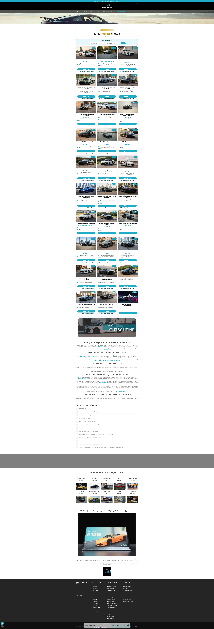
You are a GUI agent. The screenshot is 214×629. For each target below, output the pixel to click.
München (82, 356)
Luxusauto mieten (127, 588)
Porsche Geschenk (111, 612)
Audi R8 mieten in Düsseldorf (107, 304)
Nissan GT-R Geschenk (112, 610)
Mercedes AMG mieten (97, 592)
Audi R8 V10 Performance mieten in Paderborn (127, 169)
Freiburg (136, 359)
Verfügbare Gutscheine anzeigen (119, 625)
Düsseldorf (118, 355)
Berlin (108, 355)
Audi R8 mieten (95, 586)
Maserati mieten (95, 605)
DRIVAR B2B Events (112, 592)
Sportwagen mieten (127, 586)
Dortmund (108, 359)
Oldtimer (92, 11)
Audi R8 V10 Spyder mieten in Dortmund (86, 142)
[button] (2, 626)
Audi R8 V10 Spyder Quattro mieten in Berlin (128, 197)
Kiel (84, 359)
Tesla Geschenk (111, 616)
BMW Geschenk (111, 597)
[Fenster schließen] (128, 625)
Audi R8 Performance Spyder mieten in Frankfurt (107, 197)
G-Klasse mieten (95, 594)
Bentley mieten (95, 601)
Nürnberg (113, 359)
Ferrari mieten (95, 599)
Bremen (119, 359)
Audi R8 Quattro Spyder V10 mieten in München (107, 251)
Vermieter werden (121, 11)
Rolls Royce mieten (96, 603)
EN (136, 3)
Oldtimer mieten (127, 595)
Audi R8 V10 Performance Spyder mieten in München (107, 279)
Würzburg (96, 360)
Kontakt (78, 591)
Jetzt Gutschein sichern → (127, 313)
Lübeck (86, 359)
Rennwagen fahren (111, 588)
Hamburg (112, 355)
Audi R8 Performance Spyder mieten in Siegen (107, 169)
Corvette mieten (95, 609)
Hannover (100, 360)
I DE (137, 3)
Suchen (123, 43)
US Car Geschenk (111, 618)
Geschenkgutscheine (112, 586)
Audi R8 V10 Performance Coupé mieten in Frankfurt (127, 251)
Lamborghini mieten (96, 597)
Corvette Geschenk (111, 599)
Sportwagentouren (111, 590)
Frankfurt (86, 356)
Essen (116, 359)
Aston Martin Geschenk (112, 594)
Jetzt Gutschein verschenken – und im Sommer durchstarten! (107, 1)
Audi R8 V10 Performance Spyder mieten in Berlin (107, 88)
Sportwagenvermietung (81, 588)
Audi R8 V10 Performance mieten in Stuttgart (86, 88)
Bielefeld (123, 359)
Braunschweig (97, 359)
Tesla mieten (95, 612)
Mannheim (127, 359)
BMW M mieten (95, 590)
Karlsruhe (132, 359)
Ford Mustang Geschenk (112, 603)
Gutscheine (113, 11)
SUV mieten (126, 592)
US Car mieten (126, 594)
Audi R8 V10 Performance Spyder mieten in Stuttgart (127, 115)
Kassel (102, 359)
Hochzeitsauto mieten (128, 590)
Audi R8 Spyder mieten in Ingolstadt (86, 223)
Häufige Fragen (79, 595)
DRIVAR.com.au (134, 626)
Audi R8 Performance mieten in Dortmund (127, 88)
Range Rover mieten (96, 607)
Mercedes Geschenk (112, 609)
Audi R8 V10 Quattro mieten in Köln (86, 60)
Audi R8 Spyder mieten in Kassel (127, 278)
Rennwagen (98, 11)
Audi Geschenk (111, 595)
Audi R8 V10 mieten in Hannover (107, 114)
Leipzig (104, 360)
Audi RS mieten (95, 588)
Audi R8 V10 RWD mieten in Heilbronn (107, 60)
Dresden (108, 360)
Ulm (93, 359)
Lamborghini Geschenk (112, 605)
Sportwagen (79, 11)
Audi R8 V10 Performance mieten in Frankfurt (127, 60)
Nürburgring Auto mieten (128, 601)
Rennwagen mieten (127, 599)
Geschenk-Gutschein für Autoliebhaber (128, 305)
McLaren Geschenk (111, 607)
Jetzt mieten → (86, 69)
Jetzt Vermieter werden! (81, 589)
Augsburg (90, 359)
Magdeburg (112, 360)
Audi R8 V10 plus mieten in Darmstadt (128, 223)
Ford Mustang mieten (96, 610)
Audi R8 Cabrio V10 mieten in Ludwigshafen (107, 142)
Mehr (134, 11)
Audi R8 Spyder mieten (86, 169)
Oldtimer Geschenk (111, 614)
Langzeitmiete (106, 11)
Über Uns (129, 11)
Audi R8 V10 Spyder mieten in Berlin (86, 304)
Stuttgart (92, 356)
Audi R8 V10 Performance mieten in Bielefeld (107, 224)
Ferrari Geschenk (111, 601)
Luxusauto (86, 11)
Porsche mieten (95, 595)
